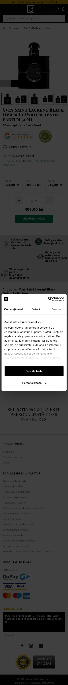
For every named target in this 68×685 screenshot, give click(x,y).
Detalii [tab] (36, 309)
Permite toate (34, 370)
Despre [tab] (56, 309)
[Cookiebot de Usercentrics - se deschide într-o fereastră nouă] (48, 299)
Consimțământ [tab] (13, 309)
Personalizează (32, 382)
